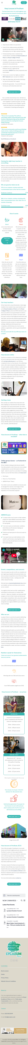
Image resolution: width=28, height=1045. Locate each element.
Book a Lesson (5, 971)
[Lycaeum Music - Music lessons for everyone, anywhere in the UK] (14, 2)
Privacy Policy (4, 977)
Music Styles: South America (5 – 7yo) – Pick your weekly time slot (16, 924)
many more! (23, 472)
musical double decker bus (16, 583)
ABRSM (11, 70)
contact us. (18, 878)
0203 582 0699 (9, 1013)
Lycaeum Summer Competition (15, 917)
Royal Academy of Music (10, 309)
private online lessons (9, 361)
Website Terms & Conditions (8, 981)
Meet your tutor (23, 2)
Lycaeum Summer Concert (14, 911)
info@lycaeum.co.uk (10, 1017)
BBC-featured (6, 76)
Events (3, 974)
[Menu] (2, 2)
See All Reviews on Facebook (8, 139)
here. (2, 647)
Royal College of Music (14, 57)
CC (18, 840)
